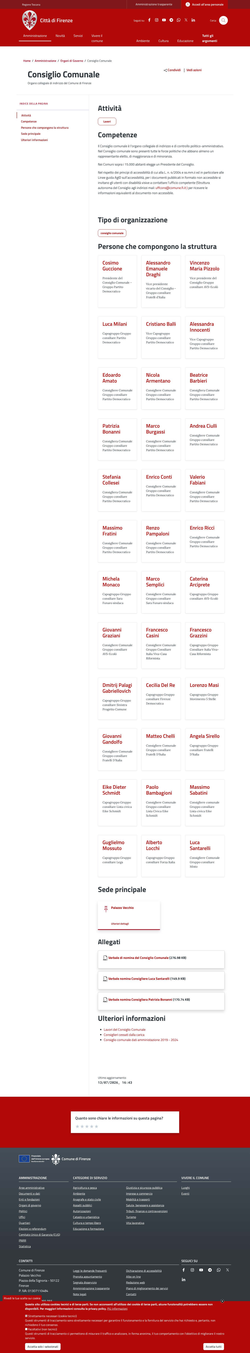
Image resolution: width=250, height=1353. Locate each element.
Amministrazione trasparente (154, 4)
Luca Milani (114, 324)
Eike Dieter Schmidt (114, 790)
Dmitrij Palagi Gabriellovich (117, 688)
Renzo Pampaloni (157, 530)
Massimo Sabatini (200, 790)
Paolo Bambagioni (159, 790)
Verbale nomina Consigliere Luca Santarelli (139, 978)
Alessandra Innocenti (202, 327)
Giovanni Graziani (112, 632)
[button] (223, 20)
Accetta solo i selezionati (42, 1346)
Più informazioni (117, 1308)
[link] (204, 4)
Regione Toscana (31, 4)
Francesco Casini (157, 632)
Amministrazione (45, 60)
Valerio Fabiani (198, 480)
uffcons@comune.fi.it (171, 187)
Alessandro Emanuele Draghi (158, 268)
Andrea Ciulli (203, 426)
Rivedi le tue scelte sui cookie (22, 1298)
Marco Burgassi (155, 429)
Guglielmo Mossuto (113, 845)
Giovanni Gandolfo (112, 739)
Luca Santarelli (200, 845)
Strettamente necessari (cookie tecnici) (52, 1316)
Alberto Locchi (154, 845)
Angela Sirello (205, 736)
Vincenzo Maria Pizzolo (204, 265)
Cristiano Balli (161, 324)
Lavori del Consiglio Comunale (124, 1029)
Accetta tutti (214, 1346)
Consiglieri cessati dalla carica (124, 1034)
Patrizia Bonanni (111, 429)
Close (222, 1301)
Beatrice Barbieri (199, 378)
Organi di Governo (71, 60)
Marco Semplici (155, 581)
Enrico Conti (159, 477)
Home (27, 60)
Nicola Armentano (158, 378)
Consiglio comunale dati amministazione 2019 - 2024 (141, 1039)
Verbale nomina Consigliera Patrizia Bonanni (140, 999)
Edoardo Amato (111, 378)
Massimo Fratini (112, 530)
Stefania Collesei (111, 480)
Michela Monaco (111, 581)
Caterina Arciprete (200, 581)
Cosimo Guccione (112, 265)
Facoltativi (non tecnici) (42, 1329)
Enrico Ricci (202, 528)
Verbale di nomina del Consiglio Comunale (138, 957)
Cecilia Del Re (160, 685)
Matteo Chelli (160, 736)
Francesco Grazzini (201, 632)
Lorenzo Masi (204, 685)
